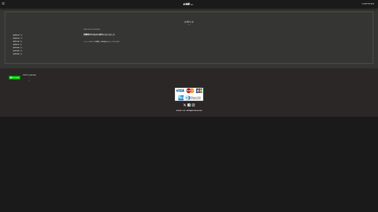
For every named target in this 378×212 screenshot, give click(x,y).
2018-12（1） (18, 44)
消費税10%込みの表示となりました (99, 34)
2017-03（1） (18, 51)
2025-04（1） (18, 38)
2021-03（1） (18, 41)
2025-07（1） (18, 35)
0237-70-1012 (368, 4)
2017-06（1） (18, 47)
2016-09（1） (18, 54)
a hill (186, 4)
